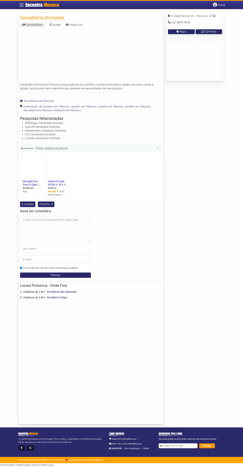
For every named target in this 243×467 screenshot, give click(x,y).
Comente (210, 31)
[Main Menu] (21, 5)
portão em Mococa (137, 106)
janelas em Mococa (110, 106)
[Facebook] (21, 448)
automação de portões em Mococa (46, 106)
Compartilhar (33, 24)
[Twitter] (30, 448)
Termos (22, 460)
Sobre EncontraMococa (124, 439)
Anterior (29, 204)
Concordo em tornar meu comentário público (50, 268)
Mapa (182, 31)
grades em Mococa (83, 106)
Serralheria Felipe (57, 297)
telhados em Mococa (68, 110)
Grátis (146, 448)
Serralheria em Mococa (37, 110)
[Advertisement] (91, 56)
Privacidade (34, 460)
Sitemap (46, 460)
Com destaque (132, 448)
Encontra (42, 5)
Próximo (45, 204)
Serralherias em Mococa (39, 101)
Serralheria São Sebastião (62, 291)
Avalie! (57, 24)
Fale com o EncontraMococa (127, 443)
